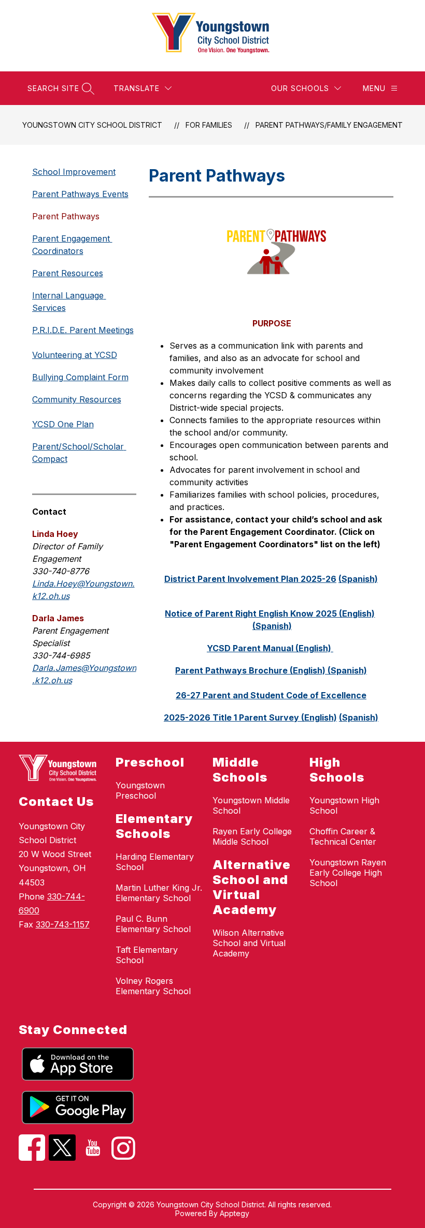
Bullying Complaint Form (80, 377)
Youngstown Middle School (251, 805)
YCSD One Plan (63, 424)
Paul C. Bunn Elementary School (153, 923)
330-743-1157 (63, 924)
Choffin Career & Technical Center (342, 836)
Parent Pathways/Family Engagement (329, 125)
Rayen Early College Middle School (252, 836)
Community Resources (76, 399)
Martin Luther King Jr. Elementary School (159, 892)
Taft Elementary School (147, 955)
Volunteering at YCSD (74, 355)
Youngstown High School (344, 805)
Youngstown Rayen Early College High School (347, 872)
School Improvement (74, 172)
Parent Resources (67, 273)
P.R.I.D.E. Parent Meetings (83, 330)
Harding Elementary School (155, 861)
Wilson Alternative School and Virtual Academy (249, 943)
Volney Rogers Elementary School (153, 986)
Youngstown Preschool (140, 790)
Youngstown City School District (92, 125)
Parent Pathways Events (80, 194)
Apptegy (234, 1213)
